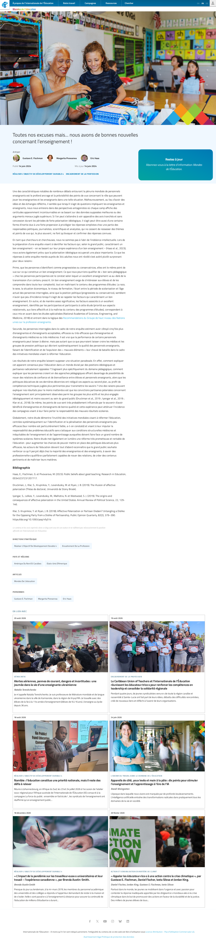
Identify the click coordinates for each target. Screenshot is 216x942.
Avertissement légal (93, 936)
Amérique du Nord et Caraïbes (27, 563)
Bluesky (120, 921)
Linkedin (128, 921)
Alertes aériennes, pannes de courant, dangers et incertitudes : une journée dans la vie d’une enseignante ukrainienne (60, 662)
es (207, 3)
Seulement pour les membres (213, 3)
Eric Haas (67, 598)
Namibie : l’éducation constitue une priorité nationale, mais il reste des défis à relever (60, 758)
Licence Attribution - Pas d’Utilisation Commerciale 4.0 (170, 931)
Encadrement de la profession (75, 546)
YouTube (105, 921)
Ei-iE (4, 5)
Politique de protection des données (118, 936)
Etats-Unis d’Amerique (57, 563)
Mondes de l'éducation (24, 9)
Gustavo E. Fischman (23, 598)
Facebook (90, 921)
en (198, 3)
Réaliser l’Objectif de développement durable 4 (35, 546)
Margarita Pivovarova (47, 598)
